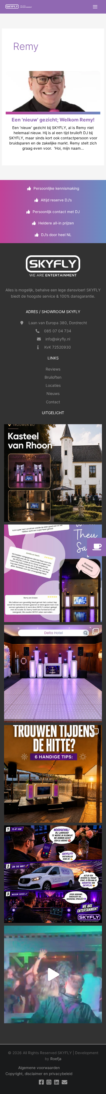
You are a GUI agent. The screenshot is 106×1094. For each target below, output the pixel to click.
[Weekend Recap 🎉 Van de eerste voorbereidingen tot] (53, 974)
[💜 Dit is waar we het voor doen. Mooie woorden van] (53, 573)
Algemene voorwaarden (39, 1068)
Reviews (53, 369)
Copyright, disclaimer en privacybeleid (38, 1074)
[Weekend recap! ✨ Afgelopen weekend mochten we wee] (53, 673)
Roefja (55, 1059)
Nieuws (53, 393)
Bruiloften (53, 377)
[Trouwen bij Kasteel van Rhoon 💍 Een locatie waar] (53, 473)
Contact (53, 402)
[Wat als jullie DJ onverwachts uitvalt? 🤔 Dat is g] (53, 874)
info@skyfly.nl (57, 339)
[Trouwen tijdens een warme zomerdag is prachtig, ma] (53, 774)
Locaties (53, 385)
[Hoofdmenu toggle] (95, 6)
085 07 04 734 (57, 331)
